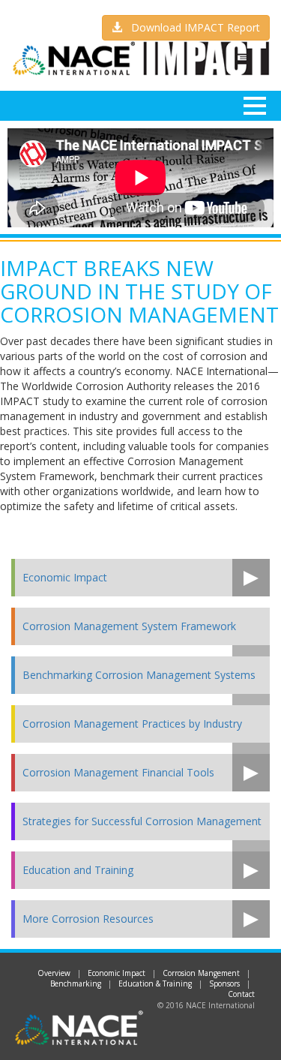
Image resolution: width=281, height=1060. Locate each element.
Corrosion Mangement (201, 973)
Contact (241, 994)
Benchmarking (75, 983)
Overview (53, 973)
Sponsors (224, 983)
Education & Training (155, 983)
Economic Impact (116, 973)
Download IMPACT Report (191, 27)
